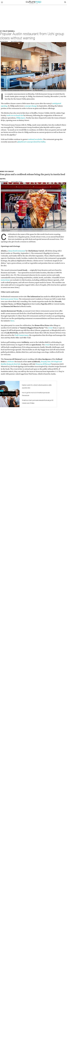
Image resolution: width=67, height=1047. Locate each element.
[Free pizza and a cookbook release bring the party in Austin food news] (33, 207)
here (12, 321)
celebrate (10, 361)
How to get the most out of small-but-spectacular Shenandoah (36, 394)
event (50, 328)
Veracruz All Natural (43, 364)
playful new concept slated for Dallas (31, 142)
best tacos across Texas (9, 299)
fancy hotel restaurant (17, 251)
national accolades (35, 139)
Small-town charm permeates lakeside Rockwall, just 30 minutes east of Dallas (37, 401)
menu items (5, 280)
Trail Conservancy (21, 335)
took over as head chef (15, 115)
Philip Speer (20, 118)
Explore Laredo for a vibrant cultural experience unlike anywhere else (37, 386)
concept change (31, 106)
